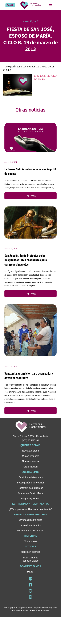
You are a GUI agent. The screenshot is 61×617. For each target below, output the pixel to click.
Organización (31, 466)
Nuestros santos (30, 461)
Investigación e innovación (31, 482)
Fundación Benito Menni (30, 493)
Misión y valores (30, 456)
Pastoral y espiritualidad (30, 488)
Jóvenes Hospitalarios (30, 520)
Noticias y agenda (30, 552)
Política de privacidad (40, 610)
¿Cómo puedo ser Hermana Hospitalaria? (31, 509)
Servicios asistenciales (31, 477)
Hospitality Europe (30, 498)
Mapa (30, 571)
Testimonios (30, 541)
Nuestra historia (30, 450)
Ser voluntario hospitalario (30, 530)
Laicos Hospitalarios (30, 525)
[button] (50, 5)
